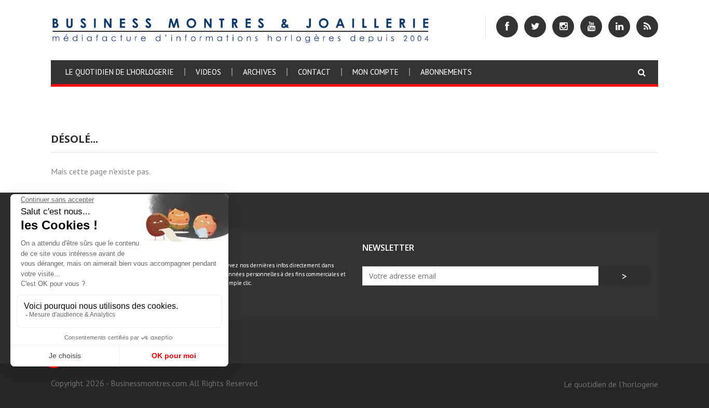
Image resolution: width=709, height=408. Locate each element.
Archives (259, 72)
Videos (208, 72)
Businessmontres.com (149, 383)
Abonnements (446, 72)
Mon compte (375, 72)
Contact (314, 72)
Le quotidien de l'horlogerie (119, 72)
